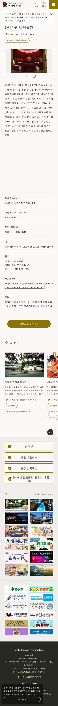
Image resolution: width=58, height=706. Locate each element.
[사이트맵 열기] (53, 4)
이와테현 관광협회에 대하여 (29, 676)
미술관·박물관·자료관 (17, 40)
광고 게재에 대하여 (45, 494)
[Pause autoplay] (34, 76)
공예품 (52, 417)
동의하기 (22, 699)
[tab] (27, 76)
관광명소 (11, 405)
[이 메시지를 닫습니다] (51, 14)
